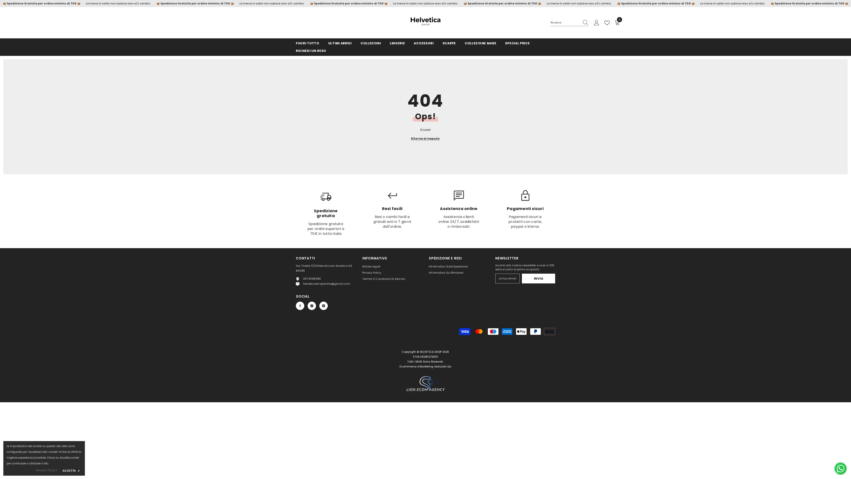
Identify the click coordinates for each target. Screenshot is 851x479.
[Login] (596, 23)
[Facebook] (300, 306)
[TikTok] (323, 306)
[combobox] (565, 22)
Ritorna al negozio (425, 138)
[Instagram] (312, 306)
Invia (538, 278)
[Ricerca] (569, 22)
